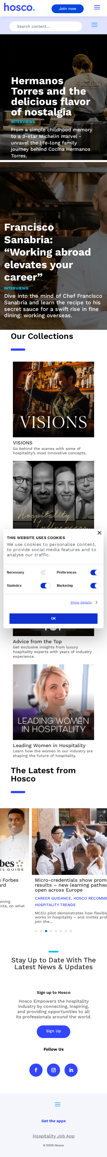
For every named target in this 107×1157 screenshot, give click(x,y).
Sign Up (53, 1031)
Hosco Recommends (67, 898)
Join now (67, 8)
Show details (81, 602)
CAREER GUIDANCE (25, 898)
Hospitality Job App (54, 1136)
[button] (36, 931)
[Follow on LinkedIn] (71, 1070)
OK (53, 618)
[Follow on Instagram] (53, 1070)
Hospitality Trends (27, 905)
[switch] (95, 572)
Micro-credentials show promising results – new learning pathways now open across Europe (52, 885)
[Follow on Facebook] (36, 1070)
